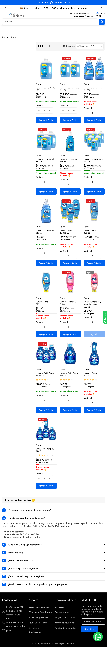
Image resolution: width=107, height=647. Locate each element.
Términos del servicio (65, 622)
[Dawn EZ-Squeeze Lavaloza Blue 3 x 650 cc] (70, 210)
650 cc (39, 304)
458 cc (63, 161)
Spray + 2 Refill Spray (45, 449)
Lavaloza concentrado (45, 88)
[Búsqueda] (102, 22)
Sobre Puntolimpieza (39, 607)
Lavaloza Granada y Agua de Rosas (92, 302)
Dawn (38, 84)
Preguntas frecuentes (65, 617)
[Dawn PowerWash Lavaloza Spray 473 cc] (94, 353)
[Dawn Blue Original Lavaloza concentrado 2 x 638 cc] (94, 68)
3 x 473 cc (40, 375)
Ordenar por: (69, 46)
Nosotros (34, 600)
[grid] (40, 46)
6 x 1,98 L (88, 161)
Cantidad (40, 105)
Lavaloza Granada (68, 301)
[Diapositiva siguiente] (102, 8)
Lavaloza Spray (90, 373)
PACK (38, 451)
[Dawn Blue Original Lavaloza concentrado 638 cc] (46, 210)
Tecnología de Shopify (64, 643)
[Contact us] (98, 636)
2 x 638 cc (88, 90)
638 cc (39, 233)
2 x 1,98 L (64, 90)
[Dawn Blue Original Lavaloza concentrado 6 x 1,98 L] (94, 139)
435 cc (87, 233)
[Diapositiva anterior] (5, 8)
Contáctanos (9, 600)
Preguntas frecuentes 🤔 (20, 500)
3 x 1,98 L (40, 161)
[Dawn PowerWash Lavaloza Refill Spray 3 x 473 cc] (46, 353)
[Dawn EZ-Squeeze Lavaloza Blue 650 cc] (46, 282)
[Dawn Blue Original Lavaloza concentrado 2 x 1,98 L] (70, 68)
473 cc (63, 375)
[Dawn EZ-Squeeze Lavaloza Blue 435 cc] (94, 210)
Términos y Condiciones (40, 612)
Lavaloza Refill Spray (45, 373)
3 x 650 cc (64, 233)
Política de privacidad (39, 617)
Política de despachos (39, 622)
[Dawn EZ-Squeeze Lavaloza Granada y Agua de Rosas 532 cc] (94, 282)
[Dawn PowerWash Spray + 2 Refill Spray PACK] (46, 429)
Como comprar (62, 612)
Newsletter (90, 600)
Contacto (59, 607)
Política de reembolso (65, 628)
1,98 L (38, 90)
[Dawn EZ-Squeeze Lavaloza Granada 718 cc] (70, 282)
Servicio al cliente (65, 600)
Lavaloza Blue (66, 230)
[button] (5, 15)
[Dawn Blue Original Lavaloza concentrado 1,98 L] (46, 68)
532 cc (87, 307)
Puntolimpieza (47, 643)
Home (5, 37)
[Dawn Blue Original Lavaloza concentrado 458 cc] (70, 139)
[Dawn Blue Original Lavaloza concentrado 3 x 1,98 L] (46, 139)
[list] (48, 46)
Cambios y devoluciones (35, 630)
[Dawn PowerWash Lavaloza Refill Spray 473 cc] (70, 353)
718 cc (62, 304)
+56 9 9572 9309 (62, 2)
